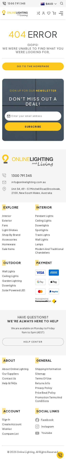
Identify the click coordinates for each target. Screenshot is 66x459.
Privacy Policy (43, 388)
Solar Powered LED (13, 290)
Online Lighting (15, 13)
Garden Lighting (12, 281)
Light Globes (10, 230)
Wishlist (7, 429)
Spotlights (41, 230)
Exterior (7, 221)
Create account (12, 424)
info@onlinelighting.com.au (29, 182)
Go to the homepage (33, 66)
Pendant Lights (44, 216)
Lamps (39, 244)
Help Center (33, 342)
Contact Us (9, 378)
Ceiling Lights (43, 221)
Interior (6, 216)
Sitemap (40, 374)
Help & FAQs (9, 383)
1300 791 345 (17, 3)
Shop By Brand (11, 235)
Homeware (9, 244)
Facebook (47, 420)
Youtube (46, 433)
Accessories (9, 240)
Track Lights (42, 235)
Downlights (42, 225)
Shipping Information (48, 369)
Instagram (47, 427)
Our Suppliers (10, 374)
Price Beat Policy (45, 393)
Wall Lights (41, 240)
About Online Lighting (15, 369)
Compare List (10, 434)
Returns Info (42, 383)
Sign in (6, 420)
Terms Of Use (43, 378)
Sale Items (8, 249)
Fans (5, 225)
